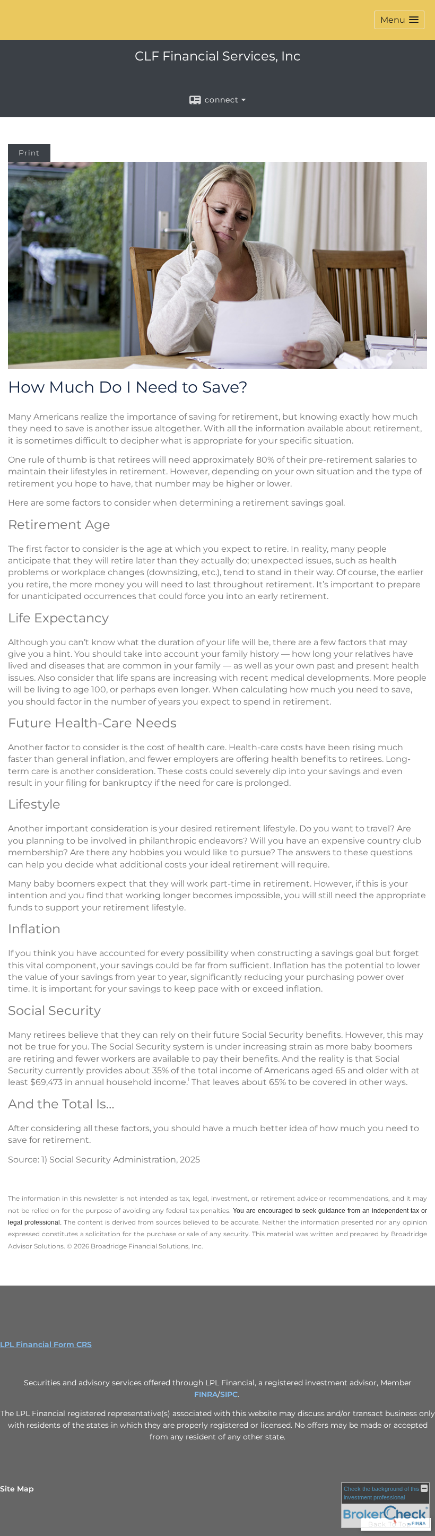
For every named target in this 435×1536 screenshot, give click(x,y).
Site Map (17, 1489)
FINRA (206, 1394)
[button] (399, 20)
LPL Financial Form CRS (46, 1344)
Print (29, 153)
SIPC (229, 1394)
